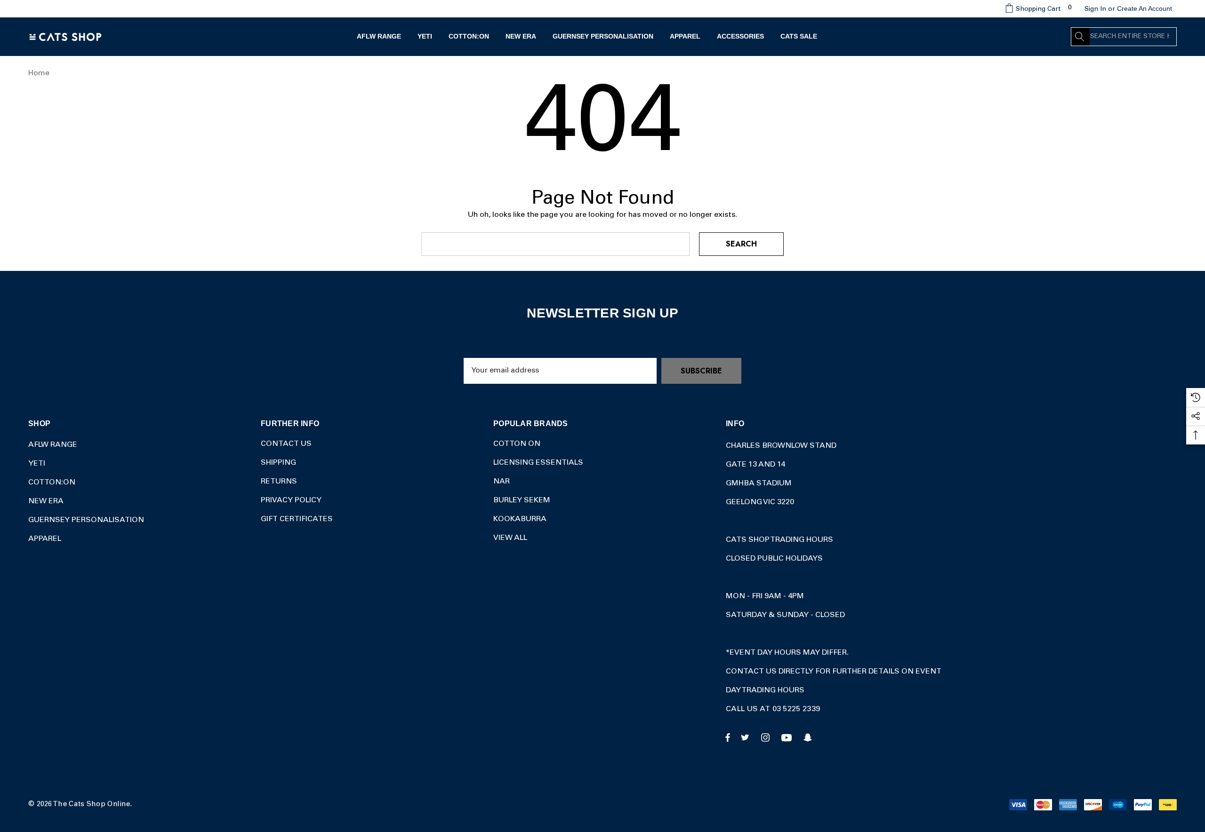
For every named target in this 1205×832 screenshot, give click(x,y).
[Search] (1080, 36)
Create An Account (1144, 8)
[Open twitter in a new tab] (746, 737)
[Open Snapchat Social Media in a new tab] (809, 737)
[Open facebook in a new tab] (727, 737)
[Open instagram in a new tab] (766, 737)
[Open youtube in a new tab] (788, 737)
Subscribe (701, 370)
